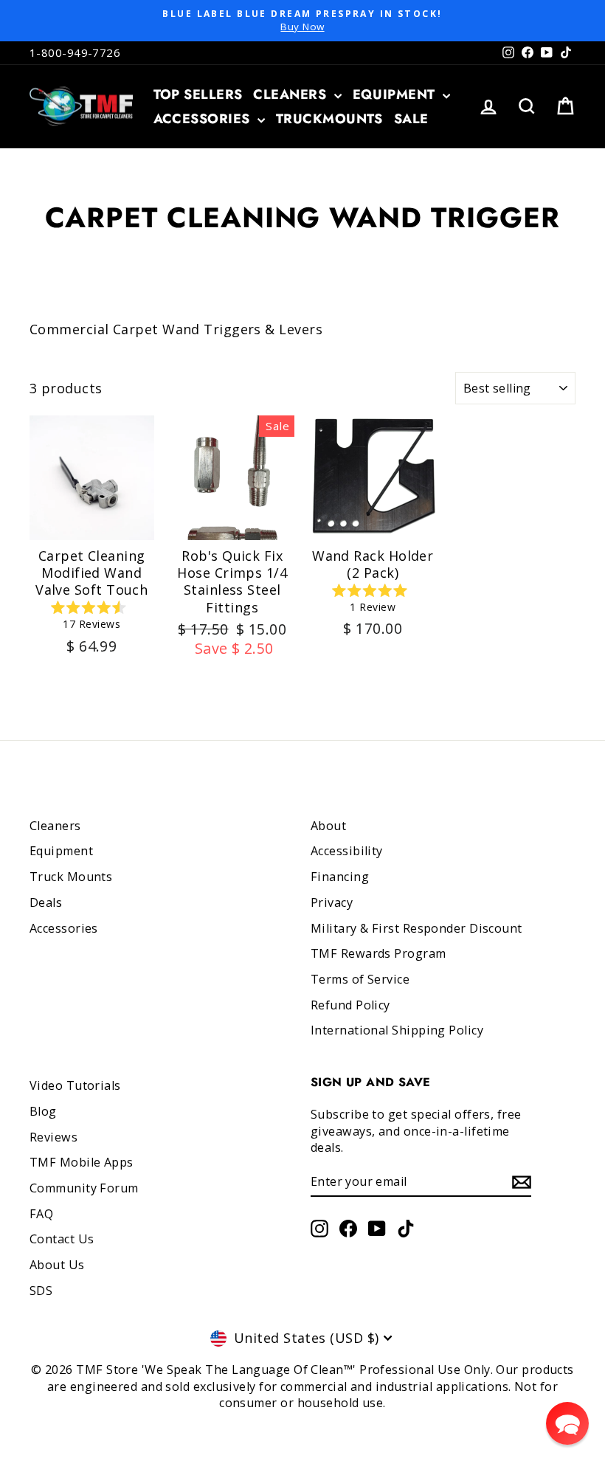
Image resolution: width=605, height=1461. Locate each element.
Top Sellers (198, 94)
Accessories (203, 118)
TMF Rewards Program (378, 953)
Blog (43, 1111)
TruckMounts (329, 118)
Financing (340, 876)
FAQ (41, 1214)
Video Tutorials (75, 1085)
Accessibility (347, 851)
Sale (411, 118)
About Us (57, 1265)
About (328, 826)
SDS (41, 1290)
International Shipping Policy (397, 1030)
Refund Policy (350, 1005)
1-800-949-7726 (75, 52)
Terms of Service (360, 979)
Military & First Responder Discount (416, 928)
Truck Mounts (71, 876)
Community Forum (84, 1188)
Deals (46, 902)
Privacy (332, 902)
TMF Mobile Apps (82, 1162)
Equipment (396, 94)
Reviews (53, 1137)
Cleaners (291, 94)
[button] (567, 1423)
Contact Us (62, 1239)
